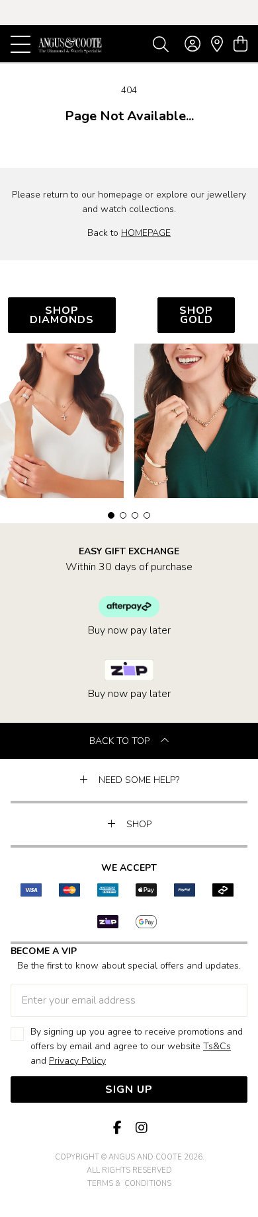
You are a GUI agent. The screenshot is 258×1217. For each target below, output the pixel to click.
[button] (111, 515)
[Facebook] (117, 1128)
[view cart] (240, 44)
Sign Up (129, 1089)
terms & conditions (129, 1184)
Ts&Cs (217, 1046)
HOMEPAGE (146, 233)
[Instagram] (140, 1128)
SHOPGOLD (196, 315)
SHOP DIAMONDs (62, 315)
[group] (129, 12)
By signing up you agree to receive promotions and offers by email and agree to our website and (136, 1046)
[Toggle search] (160, 43)
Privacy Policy (77, 1060)
